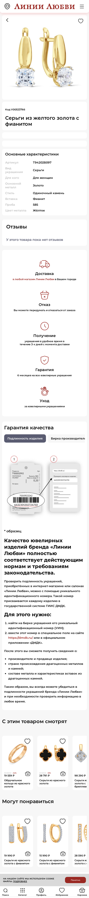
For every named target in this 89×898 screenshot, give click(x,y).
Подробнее (20, 881)
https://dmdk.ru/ (20, 638)
